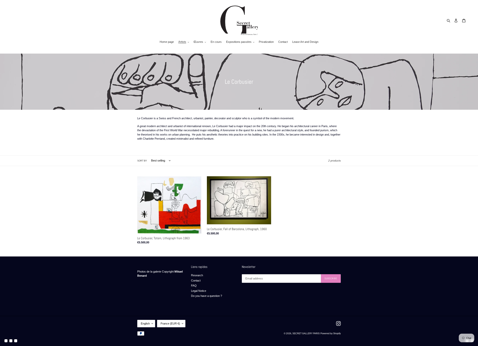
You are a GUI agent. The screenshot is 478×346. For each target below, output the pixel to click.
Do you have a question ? (206, 295)
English (145, 323)
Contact (196, 280)
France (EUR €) (170, 323)
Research (197, 275)
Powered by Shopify (330, 333)
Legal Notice (198, 290)
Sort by (142, 160)
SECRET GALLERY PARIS (306, 333)
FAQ (194, 285)
